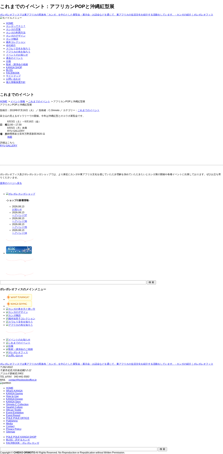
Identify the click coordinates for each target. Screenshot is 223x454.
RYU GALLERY (8, 145)
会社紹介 (11, 45)
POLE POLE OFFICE (17, 418)
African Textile (13, 410)
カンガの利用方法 (15, 32)
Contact (10, 426)
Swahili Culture (14, 407)
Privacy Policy (13, 429)
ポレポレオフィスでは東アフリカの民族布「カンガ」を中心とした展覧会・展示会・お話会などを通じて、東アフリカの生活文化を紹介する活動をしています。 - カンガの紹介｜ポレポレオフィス (106, 14)
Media (9, 423)
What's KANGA (14, 390)
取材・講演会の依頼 (17, 64)
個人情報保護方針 (15, 82)
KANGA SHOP (14, 67)
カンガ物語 (12, 39)
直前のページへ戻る (11, 183)
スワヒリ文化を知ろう (18, 48)
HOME (9, 23)
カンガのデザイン (15, 35)
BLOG (9, 70)
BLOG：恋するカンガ (18, 440)
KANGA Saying (14, 393)
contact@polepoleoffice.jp (23, 380)
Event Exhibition (15, 412)
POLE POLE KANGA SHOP (21, 437)
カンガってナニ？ (15, 26)
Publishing (12, 421)
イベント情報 (17, 101)
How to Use (12, 396)
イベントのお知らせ (17, 55)
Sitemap (10, 431)
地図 (9, 137)
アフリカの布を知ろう (18, 51)
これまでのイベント (39, 101)
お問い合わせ (13, 79)
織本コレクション (15, 42)
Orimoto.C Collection (17, 404)
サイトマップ (13, 76)
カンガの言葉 (13, 29)
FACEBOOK (13, 73)
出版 (8, 61)
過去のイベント (14, 58)
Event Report (13, 415)
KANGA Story (13, 401)
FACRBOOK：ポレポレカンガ (22, 443)
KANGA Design (14, 399)
